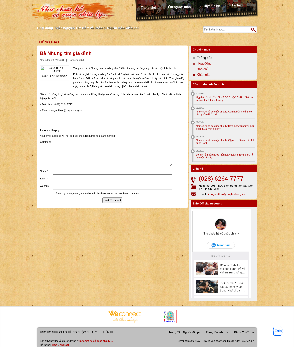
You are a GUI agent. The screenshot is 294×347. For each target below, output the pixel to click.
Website (44, 186)
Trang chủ (148, 7)
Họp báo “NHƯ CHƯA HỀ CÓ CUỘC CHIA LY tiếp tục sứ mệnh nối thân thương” (225, 99)
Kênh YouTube (244, 332)
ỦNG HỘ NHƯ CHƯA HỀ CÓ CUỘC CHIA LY (68, 332)
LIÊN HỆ (108, 332)
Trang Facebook (217, 332)
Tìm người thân (179, 7)
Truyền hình (211, 6)
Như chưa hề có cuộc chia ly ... (95, 341)
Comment (45, 142)
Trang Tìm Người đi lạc (184, 332)
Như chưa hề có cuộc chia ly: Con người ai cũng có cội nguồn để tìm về (224, 113)
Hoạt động (204, 63)
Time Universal (60, 345)
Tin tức (236, 5)
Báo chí (202, 69)
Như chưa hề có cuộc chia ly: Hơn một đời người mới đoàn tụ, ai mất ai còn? (225, 127)
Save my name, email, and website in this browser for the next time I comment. (98, 193)
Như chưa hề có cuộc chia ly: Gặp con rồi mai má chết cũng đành (225, 142)
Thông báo (48, 42)
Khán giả (203, 74)
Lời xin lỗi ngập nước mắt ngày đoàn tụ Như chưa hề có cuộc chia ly (225, 156)
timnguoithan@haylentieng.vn (226, 194)
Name (44, 171)
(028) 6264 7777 (221, 178)
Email (44, 178)
